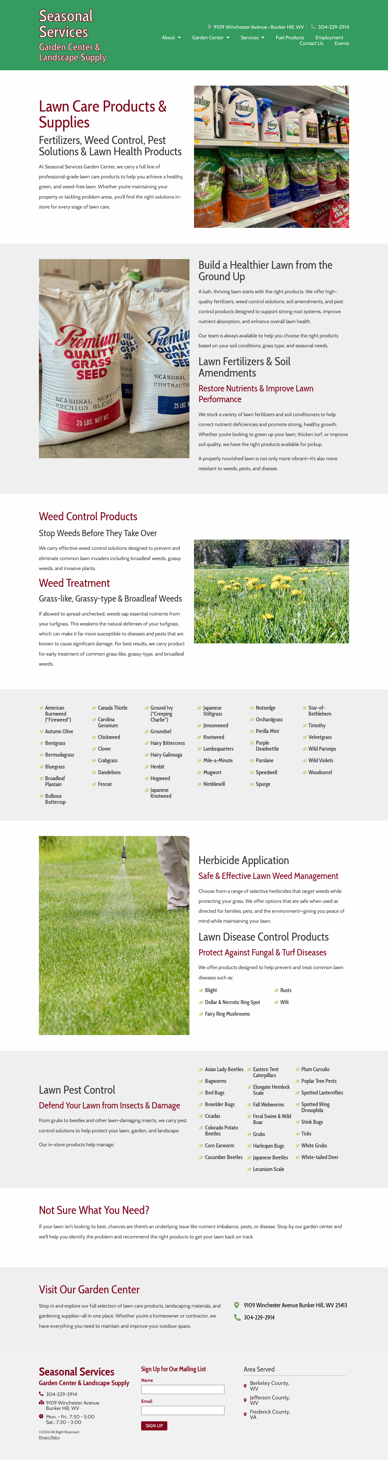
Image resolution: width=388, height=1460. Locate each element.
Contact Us (311, 43)
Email (146, 1401)
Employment (329, 37)
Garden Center (208, 37)
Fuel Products (290, 37)
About (168, 37)
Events (342, 43)
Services (249, 37)
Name (147, 1380)
